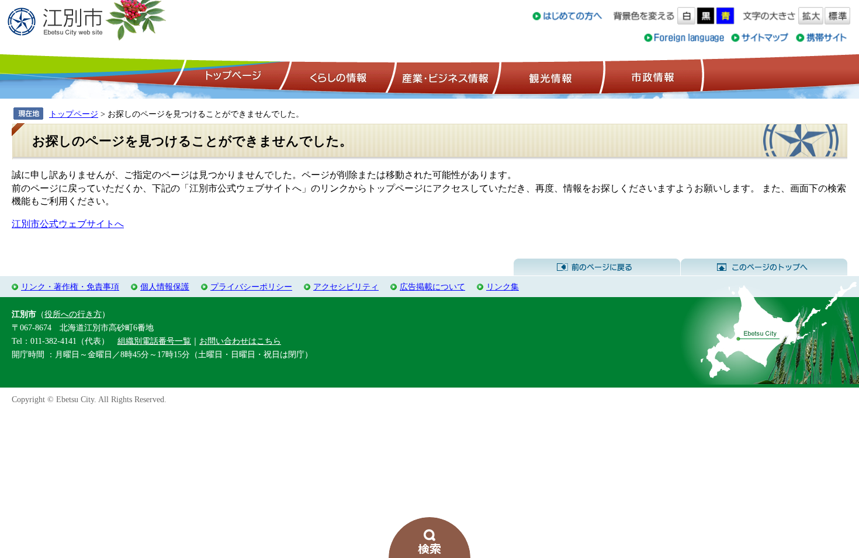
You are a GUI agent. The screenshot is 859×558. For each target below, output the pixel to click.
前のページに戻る (597, 267)
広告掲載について (432, 286)
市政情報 (651, 76)
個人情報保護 (164, 286)
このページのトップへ (764, 267)
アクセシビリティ (346, 286)
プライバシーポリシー (251, 286)
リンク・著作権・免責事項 (70, 286)
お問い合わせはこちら (240, 341)
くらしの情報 (337, 76)
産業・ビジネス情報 (443, 76)
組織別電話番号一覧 (154, 341)
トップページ (231, 76)
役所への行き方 (73, 314)
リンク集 (502, 286)
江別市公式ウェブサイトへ (68, 224)
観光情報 (549, 76)
